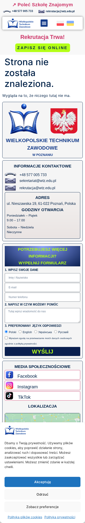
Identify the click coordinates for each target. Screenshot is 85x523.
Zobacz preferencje (42, 507)
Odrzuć (42, 494)
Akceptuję (42, 482)
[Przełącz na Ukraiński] (70, 23)
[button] (44, 23)
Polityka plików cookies (25, 517)
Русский (63, 332)
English (27, 332)
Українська (45, 332)
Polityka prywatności (59, 517)
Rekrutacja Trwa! (42, 37)
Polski (12, 332)
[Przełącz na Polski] (60, 23)
